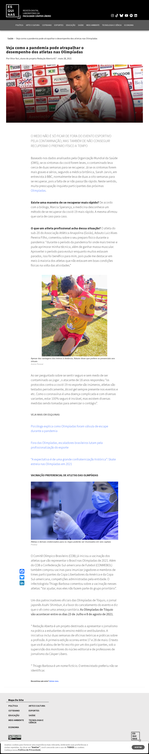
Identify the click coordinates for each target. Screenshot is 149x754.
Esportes (58, 25)
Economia (129, 25)
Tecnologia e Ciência (112, 25)
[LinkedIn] (22, 583)
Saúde (81, 25)
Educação (70, 25)
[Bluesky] (22, 577)
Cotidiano (47, 25)
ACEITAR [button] (138, 747)
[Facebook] (22, 571)
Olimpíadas (38, 190)
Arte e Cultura (33, 25)
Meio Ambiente (93, 25)
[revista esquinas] (28, 11)
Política (19, 25)
